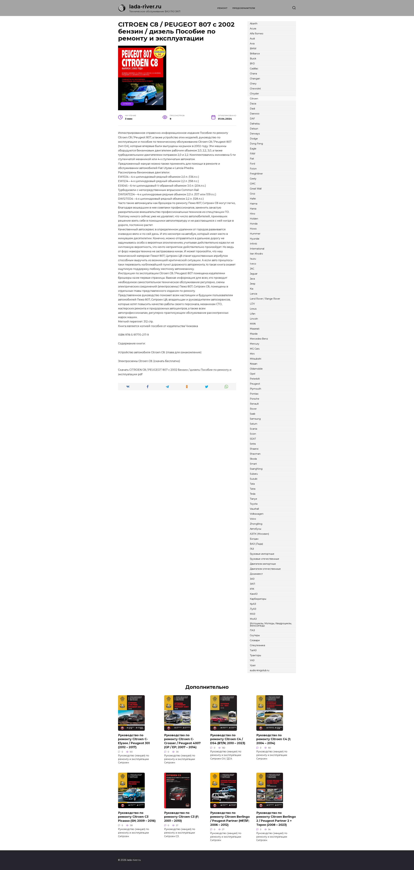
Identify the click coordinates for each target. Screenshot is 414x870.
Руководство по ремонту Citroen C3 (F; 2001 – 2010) (181, 816)
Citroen (127, 104)
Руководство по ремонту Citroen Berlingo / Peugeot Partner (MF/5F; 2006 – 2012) (230, 818)
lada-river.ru (145, 6)
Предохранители (243, 8)
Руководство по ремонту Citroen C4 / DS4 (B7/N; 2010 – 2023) (227, 739)
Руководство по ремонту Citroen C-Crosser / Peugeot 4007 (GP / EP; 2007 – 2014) (182, 741)
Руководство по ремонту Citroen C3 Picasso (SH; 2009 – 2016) (137, 816)
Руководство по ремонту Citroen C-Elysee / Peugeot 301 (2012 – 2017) (134, 741)
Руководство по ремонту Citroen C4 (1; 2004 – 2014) (273, 739)
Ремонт (222, 8)
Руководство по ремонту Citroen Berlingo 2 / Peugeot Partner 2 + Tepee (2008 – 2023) (276, 818)
